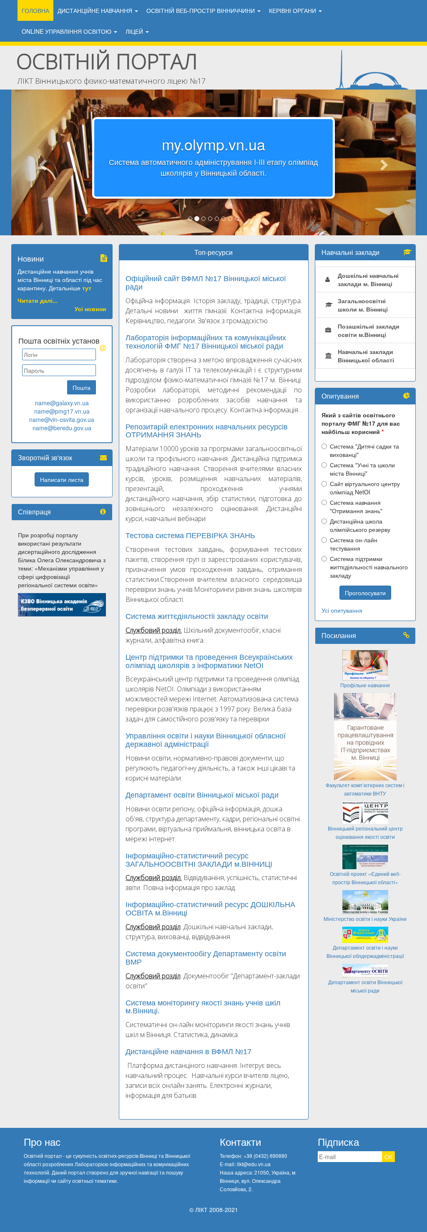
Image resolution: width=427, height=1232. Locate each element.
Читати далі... (38, 300)
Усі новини (90, 308)
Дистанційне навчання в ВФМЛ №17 (188, 1051)
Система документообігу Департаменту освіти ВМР (206, 958)
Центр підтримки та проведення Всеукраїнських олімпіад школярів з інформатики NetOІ (209, 661)
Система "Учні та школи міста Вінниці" (362, 469)
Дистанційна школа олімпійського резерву (360, 525)
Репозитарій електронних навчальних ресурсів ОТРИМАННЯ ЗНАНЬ (207, 431)
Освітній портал (107, 61)
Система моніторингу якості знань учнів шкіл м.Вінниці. (203, 1007)
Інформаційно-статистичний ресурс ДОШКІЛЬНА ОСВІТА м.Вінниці (210, 908)
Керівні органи (293, 10)
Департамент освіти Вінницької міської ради (202, 795)
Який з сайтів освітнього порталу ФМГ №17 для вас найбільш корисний (361, 423)
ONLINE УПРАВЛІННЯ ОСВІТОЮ (67, 31)
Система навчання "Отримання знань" (356, 506)
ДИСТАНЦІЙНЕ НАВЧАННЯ (96, 10)
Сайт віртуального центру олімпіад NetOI (365, 487)
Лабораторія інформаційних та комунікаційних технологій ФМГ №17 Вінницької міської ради (206, 342)
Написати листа (61, 479)
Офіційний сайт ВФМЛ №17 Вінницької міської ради (206, 282)
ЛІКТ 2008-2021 (216, 1209)
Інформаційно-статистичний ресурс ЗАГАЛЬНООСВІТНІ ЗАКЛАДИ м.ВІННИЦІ (199, 860)
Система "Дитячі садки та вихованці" (364, 450)
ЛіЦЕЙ (135, 31)
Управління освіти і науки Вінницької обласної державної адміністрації (206, 740)
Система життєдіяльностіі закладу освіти (197, 616)
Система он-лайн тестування (353, 544)
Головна (35, 10)
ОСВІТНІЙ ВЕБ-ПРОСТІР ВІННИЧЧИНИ (201, 10)
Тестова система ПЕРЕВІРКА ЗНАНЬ (190, 535)
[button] (41, 162)
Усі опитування (342, 610)
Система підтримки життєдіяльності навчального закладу (369, 566)
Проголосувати (365, 593)
